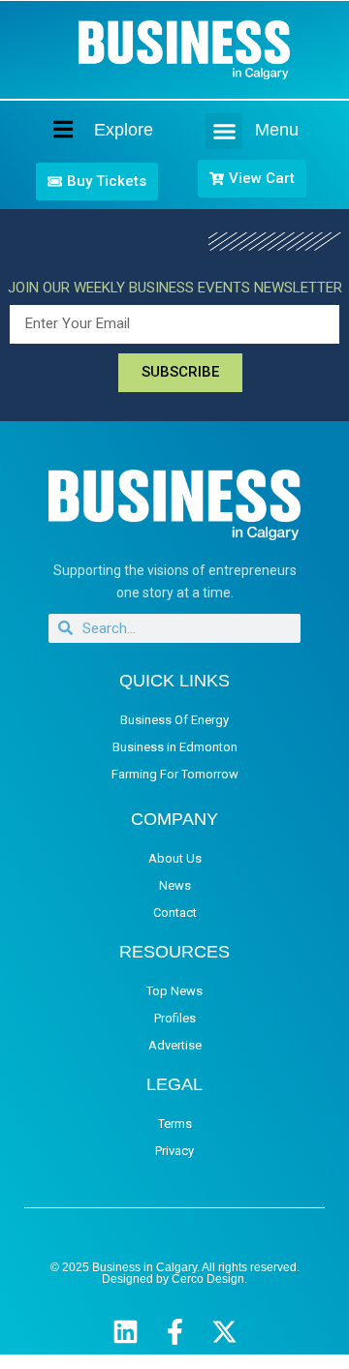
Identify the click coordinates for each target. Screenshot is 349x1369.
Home (46, 129)
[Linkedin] (125, 1332)
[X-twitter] (224, 1332)
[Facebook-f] (175, 1332)
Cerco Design (208, 1279)
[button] (224, 131)
